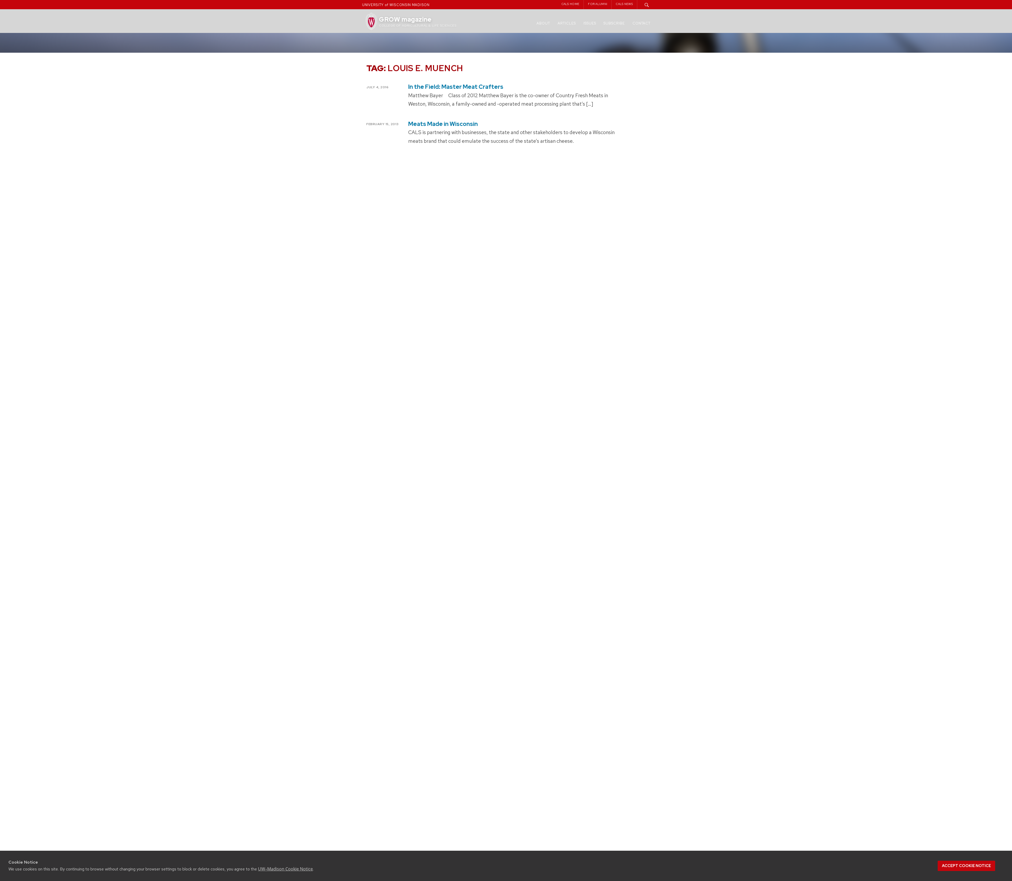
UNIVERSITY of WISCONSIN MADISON (396, 5)
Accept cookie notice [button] (966, 865)
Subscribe (614, 23)
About (543, 23)
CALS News (624, 4)
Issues (589, 23)
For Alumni (597, 4)
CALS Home (571, 4)
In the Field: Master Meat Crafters (455, 87)
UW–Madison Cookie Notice (285, 869)
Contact (641, 23)
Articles (567, 23)
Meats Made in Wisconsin (443, 124)
